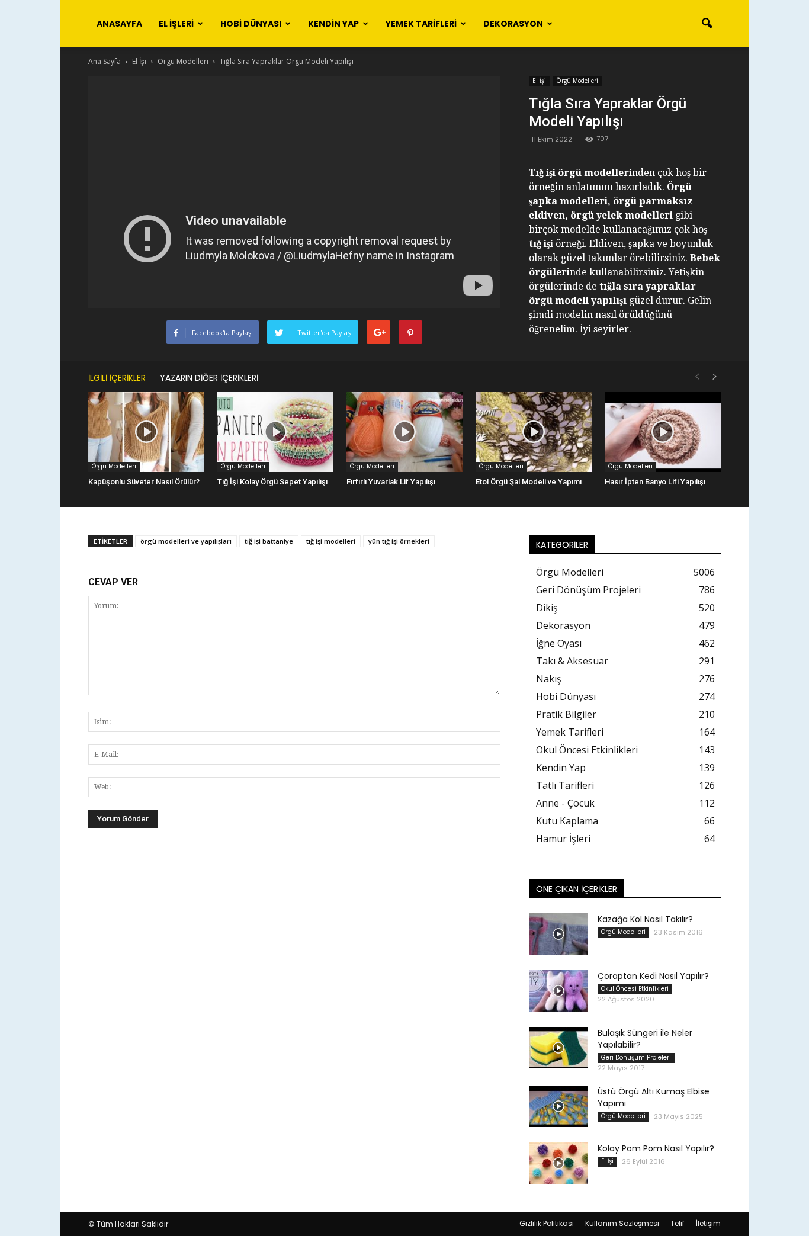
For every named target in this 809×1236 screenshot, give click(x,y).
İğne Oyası (559, 643)
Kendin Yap (333, 24)
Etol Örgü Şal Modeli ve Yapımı (529, 481)
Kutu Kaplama (567, 820)
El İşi (539, 80)
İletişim (708, 1223)
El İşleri (176, 24)
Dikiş (547, 607)
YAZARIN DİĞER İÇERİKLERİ (209, 378)
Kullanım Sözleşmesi (622, 1223)
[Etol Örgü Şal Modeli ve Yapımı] (534, 432)
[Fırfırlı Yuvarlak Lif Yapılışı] (404, 432)
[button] (706, 23)
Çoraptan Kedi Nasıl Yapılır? (653, 976)
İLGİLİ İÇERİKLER (117, 378)
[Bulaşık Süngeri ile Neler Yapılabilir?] (558, 1047)
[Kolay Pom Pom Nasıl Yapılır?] (558, 1163)
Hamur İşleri (563, 838)
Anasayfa (119, 24)
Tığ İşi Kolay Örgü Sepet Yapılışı (272, 481)
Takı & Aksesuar (572, 660)
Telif (677, 1223)
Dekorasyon (513, 24)
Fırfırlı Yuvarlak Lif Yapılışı (390, 481)
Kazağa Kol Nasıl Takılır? (645, 919)
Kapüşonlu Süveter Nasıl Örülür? (144, 481)
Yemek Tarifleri (421, 24)
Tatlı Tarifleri (565, 785)
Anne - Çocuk (565, 803)
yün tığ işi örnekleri (398, 541)
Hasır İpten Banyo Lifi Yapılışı (655, 481)
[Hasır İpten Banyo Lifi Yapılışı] (663, 432)
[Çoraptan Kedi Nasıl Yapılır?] (558, 991)
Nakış (548, 678)
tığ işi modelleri (330, 541)
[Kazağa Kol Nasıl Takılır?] (558, 934)
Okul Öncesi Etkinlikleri (587, 749)
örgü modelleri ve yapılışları (186, 541)
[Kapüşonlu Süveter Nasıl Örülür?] (146, 432)
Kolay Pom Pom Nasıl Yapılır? (656, 1148)
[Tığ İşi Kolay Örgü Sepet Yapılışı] (275, 432)
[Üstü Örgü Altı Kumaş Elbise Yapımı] (558, 1106)
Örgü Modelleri (577, 80)
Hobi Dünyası (250, 24)
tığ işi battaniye (269, 541)
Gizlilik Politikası (546, 1223)
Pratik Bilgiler (566, 714)
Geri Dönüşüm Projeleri (588, 589)
